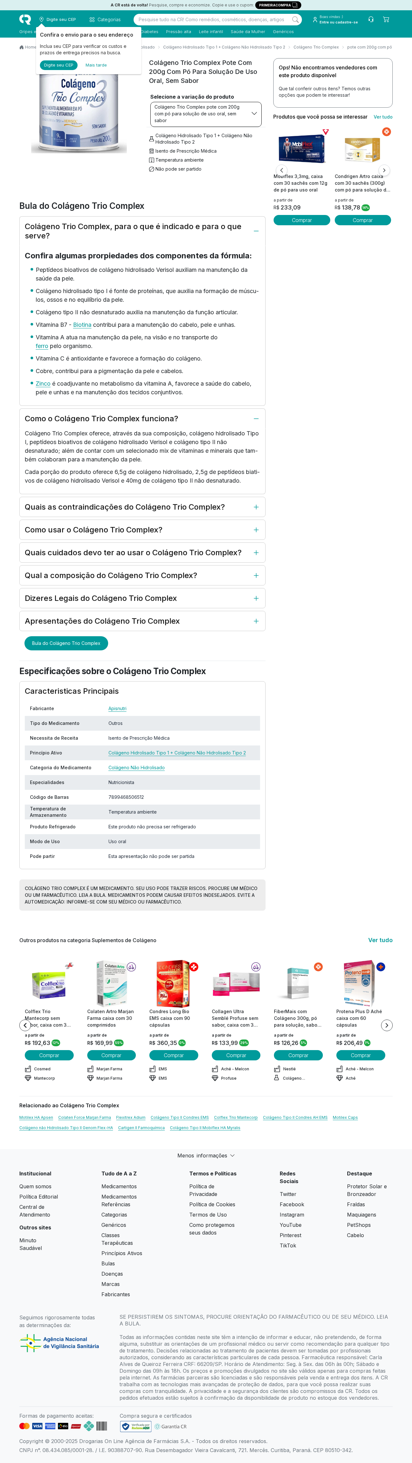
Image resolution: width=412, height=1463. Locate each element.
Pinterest (290, 1235)
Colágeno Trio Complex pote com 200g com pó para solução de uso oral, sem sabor (196, 113)
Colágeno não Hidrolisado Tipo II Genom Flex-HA (66, 1127)
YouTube (291, 1225)
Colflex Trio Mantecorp (236, 1117)
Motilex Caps (345, 1117)
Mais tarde (96, 64)
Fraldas (356, 1204)
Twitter (288, 1194)
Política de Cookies (212, 1204)
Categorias (114, 1214)
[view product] (302, 149)
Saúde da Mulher (248, 31)
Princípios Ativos (121, 1253)
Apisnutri (117, 708)
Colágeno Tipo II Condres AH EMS (295, 1117)
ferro (42, 346)
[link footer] (136, 1426)
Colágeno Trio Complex (316, 47)
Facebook (292, 1204)
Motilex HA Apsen (36, 1117)
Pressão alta (178, 31)
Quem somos (35, 1186)
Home (31, 47)
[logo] (25, 19)
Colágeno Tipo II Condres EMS (180, 1117)
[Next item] (387, 1025)
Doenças (112, 1274)
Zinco (43, 383)
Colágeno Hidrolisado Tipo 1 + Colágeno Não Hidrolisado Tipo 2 (224, 47)
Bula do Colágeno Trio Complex (66, 643)
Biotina (82, 324)
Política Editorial (38, 1196)
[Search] (295, 19)
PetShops (359, 1225)
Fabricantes (115, 1294)
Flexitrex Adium (130, 1117)
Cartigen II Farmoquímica (141, 1127)
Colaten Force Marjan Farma (84, 1117)
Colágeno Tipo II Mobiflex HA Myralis (205, 1127)
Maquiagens (361, 1214)
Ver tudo (383, 117)
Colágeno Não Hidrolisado (136, 767)
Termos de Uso (208, 1214)
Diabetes (149, 31)
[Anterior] (281, 170)
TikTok (288, 1245)
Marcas (110, 1284)
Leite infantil (211, 31)
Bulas (108, 1263)
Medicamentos (119, 1186)
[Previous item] (25, 1025)
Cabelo (355, 1235)
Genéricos (283, 31)
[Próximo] (384, 170)
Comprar (302, 220)
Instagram (292, 1214)
